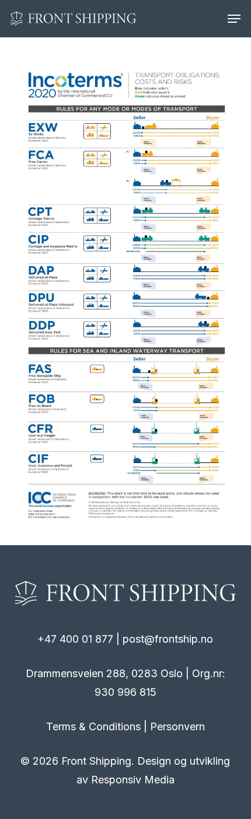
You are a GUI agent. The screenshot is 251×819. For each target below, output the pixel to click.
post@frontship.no (168, 639)
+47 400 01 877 (75, 639)
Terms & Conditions (93, 726)
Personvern (177, 726)
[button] (234, 19)
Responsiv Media (133, 779)
